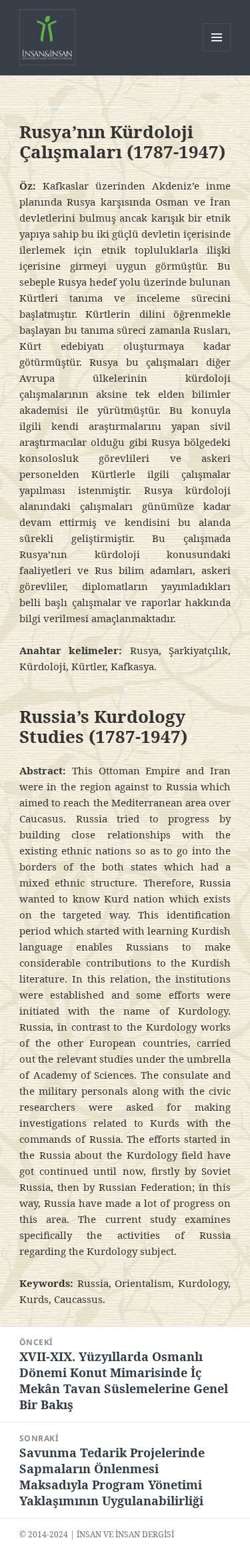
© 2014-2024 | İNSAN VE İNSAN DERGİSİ (96, 1534)
